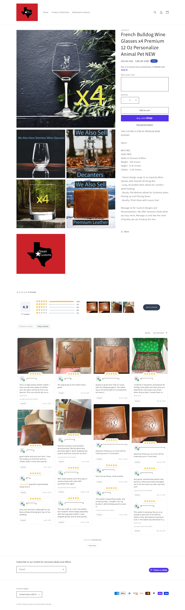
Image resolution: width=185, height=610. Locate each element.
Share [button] (126, 231)
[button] (155, 12)
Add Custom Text (128, 75)
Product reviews (26, 326)
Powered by (93, 540)
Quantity (124, 94)
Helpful (23, 403)
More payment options (144, 125)
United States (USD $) (28, 594)
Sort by (147, 333)
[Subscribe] (63, 569)
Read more (23, 395)
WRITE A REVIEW (151, 307)
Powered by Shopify (44, 604)
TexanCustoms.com (29, 604)
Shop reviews (43, 326)
